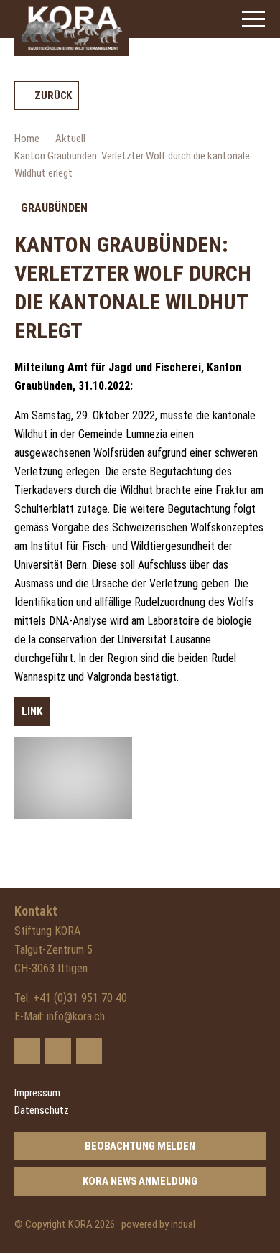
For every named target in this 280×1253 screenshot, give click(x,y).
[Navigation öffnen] (253, 19)
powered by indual (158, 1224)
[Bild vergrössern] (73, 778)
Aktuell (70, 138)
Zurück (53, 95)
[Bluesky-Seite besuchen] (27, 1051)
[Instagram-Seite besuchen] (89, 1051)
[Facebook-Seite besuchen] (58, 1051)
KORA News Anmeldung (140, 1181)
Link (32, 711)
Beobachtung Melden (140, 1146)
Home (26, 138)
